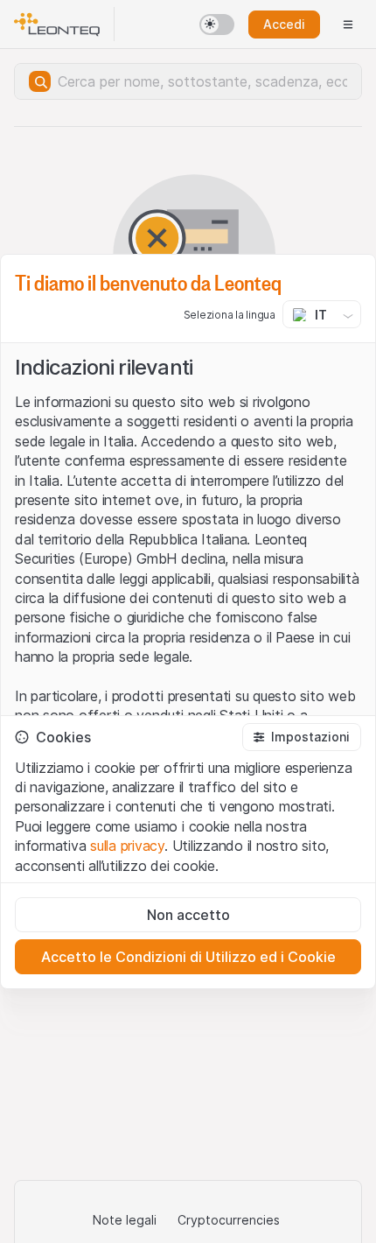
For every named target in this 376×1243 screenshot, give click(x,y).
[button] (301, 737)
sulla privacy (127, 845)
